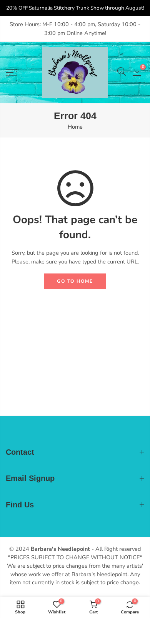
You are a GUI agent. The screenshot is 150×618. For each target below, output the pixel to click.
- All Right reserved (115, 549)
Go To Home (75, 281)
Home (75, 127)
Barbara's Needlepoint (60, 549)
